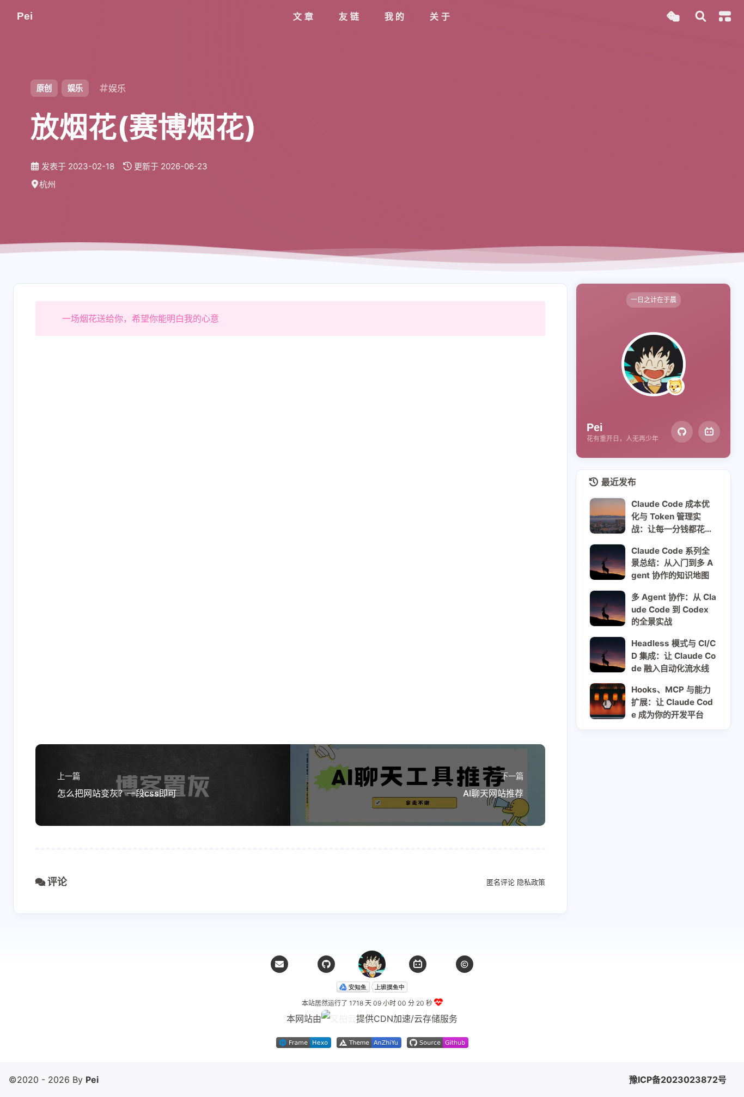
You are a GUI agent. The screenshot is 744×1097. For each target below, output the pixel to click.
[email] (279, 964)
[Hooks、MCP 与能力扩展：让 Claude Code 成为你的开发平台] (607, 701)
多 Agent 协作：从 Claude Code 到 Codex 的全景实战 (673, 609)
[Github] (682, 432)
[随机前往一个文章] (672, 16)
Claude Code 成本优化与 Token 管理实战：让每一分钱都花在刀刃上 (672, 516)
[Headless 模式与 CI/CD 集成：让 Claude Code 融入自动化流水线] (607, 654)
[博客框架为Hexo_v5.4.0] (303, 1044)
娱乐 (75, 88)
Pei (92, 1079)
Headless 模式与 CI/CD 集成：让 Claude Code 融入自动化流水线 (673, 655)
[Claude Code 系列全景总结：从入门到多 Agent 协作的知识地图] (607, 562)
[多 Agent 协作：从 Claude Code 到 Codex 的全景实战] (607, 608)
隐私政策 (531, 882)
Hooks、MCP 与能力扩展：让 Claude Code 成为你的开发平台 (672, 701)
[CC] (464, 964)
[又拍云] (338, 1018)
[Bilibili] (417, 964)
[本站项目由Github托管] (437, 1044)
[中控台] (725, 16)
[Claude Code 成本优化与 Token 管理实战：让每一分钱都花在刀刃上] (607, 516)
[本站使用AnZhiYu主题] (369, 1044)
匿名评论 (500, 882)
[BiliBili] (709, 432)
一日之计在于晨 (653, 300)
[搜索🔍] (700, 16)
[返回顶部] (372, 964)
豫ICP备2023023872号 (678, 1079)
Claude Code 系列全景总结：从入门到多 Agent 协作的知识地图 (672, 563)
